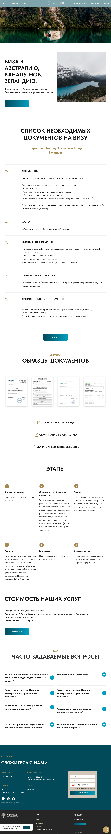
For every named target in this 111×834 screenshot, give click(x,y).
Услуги (4, 4)
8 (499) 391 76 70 (79, 819)
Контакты (24, 4)
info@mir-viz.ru (32, 789)
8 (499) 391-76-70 (80, 4)
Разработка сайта (78, 832)
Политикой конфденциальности (87, 788)
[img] (55, 3)
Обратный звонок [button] (95, 3)
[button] (17, 103)
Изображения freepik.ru (6, 832)
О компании (13, 4)
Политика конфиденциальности (44, 829)
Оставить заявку (83, 792)
